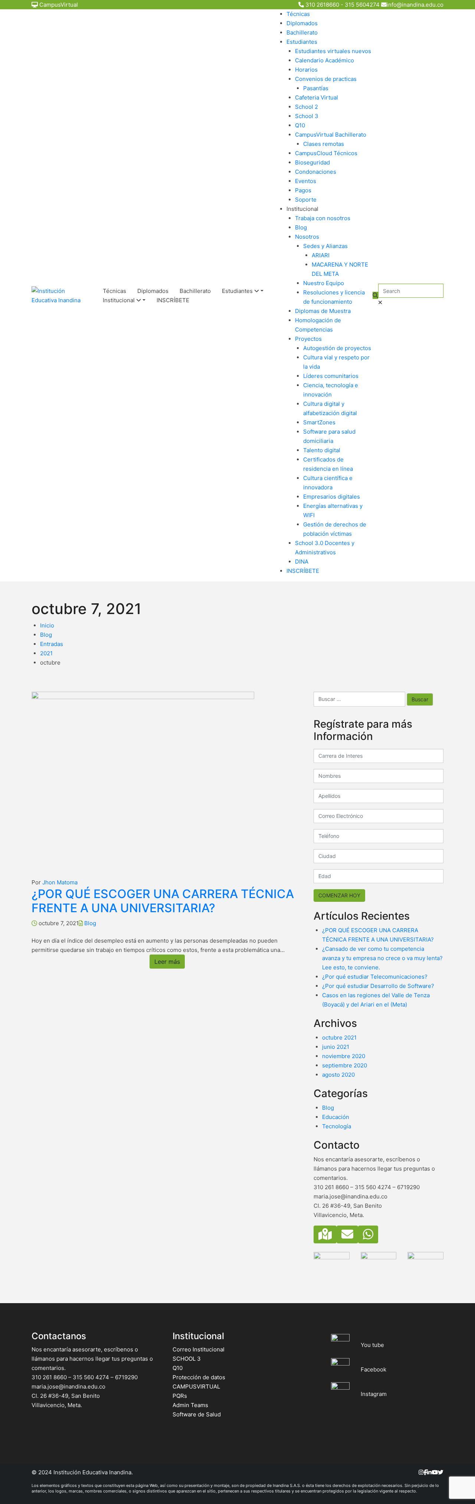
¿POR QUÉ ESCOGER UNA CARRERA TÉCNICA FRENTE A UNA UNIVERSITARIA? (163, 901)
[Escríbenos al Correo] (347, 1234)
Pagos (303, 190)
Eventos (305, 181)
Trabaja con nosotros (322, 218)
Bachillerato (195, 290)
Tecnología (336, 1126)
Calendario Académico (324, 60)
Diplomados (302, 23)
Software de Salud (197, 1414)
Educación (335, 1116)
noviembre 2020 (343, 1056)
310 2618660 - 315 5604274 (342, 4)
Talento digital (321, 450)
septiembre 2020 (344, 1065)
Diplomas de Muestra (323, 310)
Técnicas (298, 13)
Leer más (167, 961)
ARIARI (321, 255)
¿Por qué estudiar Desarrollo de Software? (378, 985)
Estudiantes (238, 290)
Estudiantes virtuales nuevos (333, 51)
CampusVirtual (58, 4)
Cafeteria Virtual (316, 97)
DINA (301, 561)
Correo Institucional (199, 1349)
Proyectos (308, 338)
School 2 (306, 106)
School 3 (306, 116)
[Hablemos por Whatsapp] (368, 1234)
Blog (301, 227)
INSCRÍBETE (173, 300)
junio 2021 (335, 1046)
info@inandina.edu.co (415, 4)
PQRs (180, 1395)
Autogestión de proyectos (337, 348)
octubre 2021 (339, 1037)
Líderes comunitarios (330, 375)
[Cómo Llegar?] (325, 1234)
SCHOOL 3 (187, 1358)
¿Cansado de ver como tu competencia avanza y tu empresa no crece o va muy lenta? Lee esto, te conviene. (382, 958)
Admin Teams (190, 1405)
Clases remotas (323, 143)
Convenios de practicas (326, 78)
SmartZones (319, 422)
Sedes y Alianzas (325, 245)
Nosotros (307, 236)
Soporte (306, 199)
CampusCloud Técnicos (326, 153)
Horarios (306, 69)
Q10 (300, 125)
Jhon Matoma (60, 882)
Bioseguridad (312, 162)
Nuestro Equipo (323, 283)
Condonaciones (315, 171)
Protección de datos (199, 1377)
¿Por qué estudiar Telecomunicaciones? (375, 976)
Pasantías (315, 88)
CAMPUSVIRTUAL (196, 1386)
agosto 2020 (338, 1074)
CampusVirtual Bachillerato (330, 134)
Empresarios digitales (331, 496)
